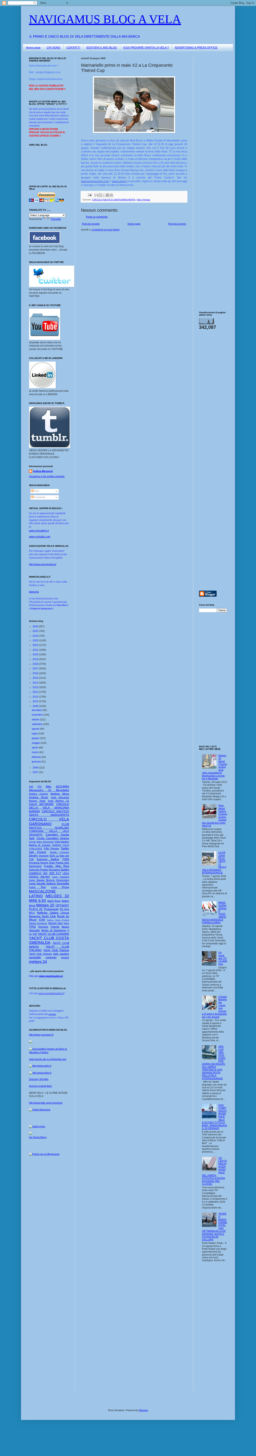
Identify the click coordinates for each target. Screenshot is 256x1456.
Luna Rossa (60, 887)
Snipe (66, 923)
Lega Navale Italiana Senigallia (49, 883)
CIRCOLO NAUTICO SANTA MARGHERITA (113, 199)
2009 (36, 706)
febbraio (36, 757)
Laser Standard (60, 877)
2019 (36, 659)
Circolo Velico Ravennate (41, 842)
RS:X (32, 912)
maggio (36, 743)
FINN (65, 859)
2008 (36, 767)
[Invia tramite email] (96, 195)
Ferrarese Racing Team (42, 862)
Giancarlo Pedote (38, 869)
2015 (36, 678)
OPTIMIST (62, 905)
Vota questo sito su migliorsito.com (47, 1059)
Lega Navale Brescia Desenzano (49, 880)
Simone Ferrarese (38, 923)
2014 (36, 682)
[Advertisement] (211, 117)
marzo (35, 752)
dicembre (37, 710)
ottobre (36, 719)
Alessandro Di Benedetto (49, 790)
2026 (36, 626)
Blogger (143, 1410)
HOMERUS (35, 873)
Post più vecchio (177, 224)
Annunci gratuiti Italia (40, 1086)
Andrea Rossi (38, 797)
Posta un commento (97, 216)
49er (48, 786)
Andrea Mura (59, 793)
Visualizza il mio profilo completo (47, 476)
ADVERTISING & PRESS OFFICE (196, 47)
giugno (36, 738)
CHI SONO (53, 47)
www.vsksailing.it (39, 530)
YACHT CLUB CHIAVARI (53, 933)
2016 (36, 673)
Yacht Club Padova (56, 950)
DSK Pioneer (51, 848)
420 (31, 786)
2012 (36, 692)
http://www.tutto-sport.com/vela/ (45, 1103)
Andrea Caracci (38, 793)
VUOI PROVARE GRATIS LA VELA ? (146, 47)
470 (39, 786)
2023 (36, 640)
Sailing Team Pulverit (58, 920)
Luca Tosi (37, 887)
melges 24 (38, 962)
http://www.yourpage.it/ (41, 1034)
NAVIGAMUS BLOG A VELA (105, 19)
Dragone (44, 855)
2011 (36, 696)
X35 (35, 934)
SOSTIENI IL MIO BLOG (101, 47)
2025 (36, 631)
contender (51, 957)
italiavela (34, 591)
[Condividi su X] (104, 195)
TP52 (32, 926)
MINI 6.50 (37, 900)
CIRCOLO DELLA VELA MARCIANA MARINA (49, 808)
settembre (37, 724)
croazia (65, 957)
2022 (36, 645)
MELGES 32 (57, 896)
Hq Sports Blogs (38, 1137)
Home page (33, 47)
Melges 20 (45, 905)
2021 (36, 649)
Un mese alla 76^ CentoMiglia (222, 958)
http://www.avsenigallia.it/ (42, 564)
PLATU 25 (35, 909)
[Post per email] (89, 194)
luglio (35, 733)
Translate (56, 219)
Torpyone (43, 926)
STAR (42, 919)
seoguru (52, 1014)
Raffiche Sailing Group (53, 912)
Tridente (54, 926)
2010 (36, 701)
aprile (35, 747)
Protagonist (51, 909)
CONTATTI (73, 47)
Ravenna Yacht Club (42, 916)
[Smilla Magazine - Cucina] (39, 1109)
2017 (36, 668)
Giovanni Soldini (59, 869)
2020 (36, 654)
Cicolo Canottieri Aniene (53, 838)
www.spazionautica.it (51, 976)
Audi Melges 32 (58, 800)
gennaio (36, 761)
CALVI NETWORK (41, 804)
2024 (36, 635)
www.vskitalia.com (39, 536)
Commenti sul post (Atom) (106, 229)
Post (36, 491)
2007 (36, 772)
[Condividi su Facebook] (108, 195)
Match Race (54, 901)
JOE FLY (55, 873)
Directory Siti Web (38, 1079)
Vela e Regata (143, 199)
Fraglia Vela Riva (56, 866)
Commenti (39, 497)
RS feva (64, 909)
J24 (45, 873)
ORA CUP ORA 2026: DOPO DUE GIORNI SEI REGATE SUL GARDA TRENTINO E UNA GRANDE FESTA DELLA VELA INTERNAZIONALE (213, 1062)
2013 (36, 687)
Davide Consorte (59, 852)
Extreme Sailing (48, 859)
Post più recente (91, 224)
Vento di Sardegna (53, 930)
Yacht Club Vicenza (40, 954)
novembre (37, 714)
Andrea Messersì (43, 471)
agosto (36, 728)
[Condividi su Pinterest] (111, 195)
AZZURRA (62, 786)
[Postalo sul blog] (100, 195)
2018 (36, 664)
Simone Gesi (55, 923)
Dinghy (33, 855)
